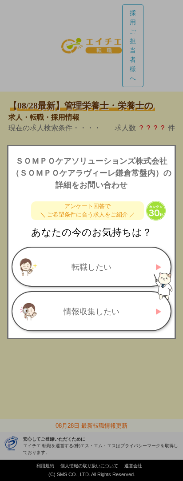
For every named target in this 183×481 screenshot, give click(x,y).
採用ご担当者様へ (133, 46)
